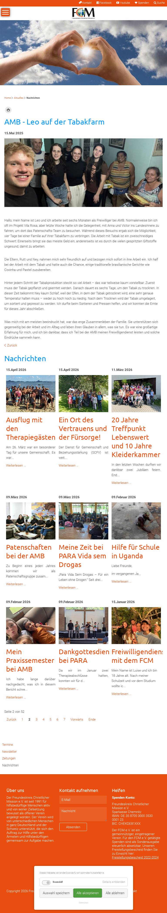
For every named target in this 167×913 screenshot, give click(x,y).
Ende (92, 719)
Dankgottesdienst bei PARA (87, 655)
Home (7, 98)
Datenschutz (83, 903)
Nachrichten (10, 765)
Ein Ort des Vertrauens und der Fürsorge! (83, 428)
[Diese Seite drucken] (8, 110)
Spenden (143, 2)
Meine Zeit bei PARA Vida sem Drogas (82, 556)
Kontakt (87, 2)
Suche (161, 2)
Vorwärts (76, 719)
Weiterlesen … (16, 465)
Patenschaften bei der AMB (29, 551)
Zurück (12, 345)
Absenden (73, 827)
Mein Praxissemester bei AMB (30, 660)
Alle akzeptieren (88, 893)
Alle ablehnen (115, 893)
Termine (7, 744)
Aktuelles (18, 98)
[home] (83, 13)
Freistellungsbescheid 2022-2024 (135, 857)
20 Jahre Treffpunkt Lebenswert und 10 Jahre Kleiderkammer (136, 437)
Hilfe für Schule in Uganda (136, 551)
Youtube (125, 2)
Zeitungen (9, 758)
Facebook (106, 2)
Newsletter (9, 751)
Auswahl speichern (56, 893)
